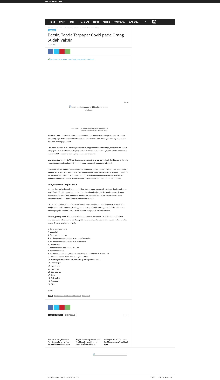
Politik (106, 22)
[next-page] (128, 315)
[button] (171, 22)
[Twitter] (56, 51)
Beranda (50, 28)
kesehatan (86, 296)
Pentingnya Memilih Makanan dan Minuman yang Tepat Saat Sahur (116, 342)
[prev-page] (124, 315)
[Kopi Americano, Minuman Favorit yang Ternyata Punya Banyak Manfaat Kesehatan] (60, 328)
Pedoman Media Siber (165, 377)
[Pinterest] (62, 51)
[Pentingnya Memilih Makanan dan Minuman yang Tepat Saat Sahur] (116, 328)
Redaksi (152, 377)
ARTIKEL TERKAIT (55, 315)
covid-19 (77, 296)
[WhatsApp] (67, 51)
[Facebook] (50, 51)
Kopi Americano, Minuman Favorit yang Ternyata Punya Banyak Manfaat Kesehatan (59, 342)
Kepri (71, 22)
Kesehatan (59, 28)
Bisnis (96, 22)
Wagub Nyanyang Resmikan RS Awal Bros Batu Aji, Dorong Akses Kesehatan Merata (88, 342)
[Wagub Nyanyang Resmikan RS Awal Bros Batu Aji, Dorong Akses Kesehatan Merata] (88, 328)
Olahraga (133, 22)
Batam (62, 22)
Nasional (84, 22)
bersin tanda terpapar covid (64, 296)
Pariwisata (119, 22)
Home (52, 22)
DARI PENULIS (70, 315)
